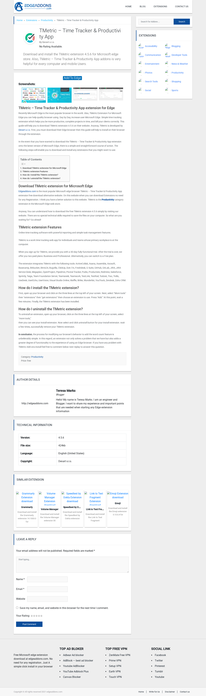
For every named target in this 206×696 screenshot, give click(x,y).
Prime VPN (115, 660)
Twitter (159, 660)
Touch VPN (115, 676)
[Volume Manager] (49, 497)
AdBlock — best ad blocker (78, 660)
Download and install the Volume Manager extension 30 (49, 517)
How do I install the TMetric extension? (40, 175)
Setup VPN (115, 666)
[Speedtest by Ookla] (72, 496)
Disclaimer (170, 692)
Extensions (160, 6)
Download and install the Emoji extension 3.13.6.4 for (117, 511)
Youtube (159, 676)
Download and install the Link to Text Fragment (95, 517)
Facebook (160, 655)
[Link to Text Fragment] (95, 497)
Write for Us (154, 692)
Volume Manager (49, 509)
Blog (143, 6)
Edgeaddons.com (27, 191)
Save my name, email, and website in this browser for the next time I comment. (64, 608)
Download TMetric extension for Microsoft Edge (44, 168)
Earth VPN (115, 671)
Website (20, 598)
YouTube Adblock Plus (76, 671)
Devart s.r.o (24, 130)
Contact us (181, 6)
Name (20, 579)
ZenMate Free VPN (119, 655)
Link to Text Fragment (97, 509)
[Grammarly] (27, 496)
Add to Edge (27, 525)
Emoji (118, 503)
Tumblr (159, 671)
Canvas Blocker (72, 676)
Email (20, 589)
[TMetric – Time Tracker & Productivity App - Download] (72, 77)
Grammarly (27, 507)
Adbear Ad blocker (73, 655)
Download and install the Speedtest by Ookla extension (72, 515)
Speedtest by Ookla (73, 507)
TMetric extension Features (35, 171)
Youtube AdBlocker (73, 666)
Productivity (47, 20)
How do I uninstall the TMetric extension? (41, 178)
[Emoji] (118, 494)
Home (128, 6)
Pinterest (160, 666)
